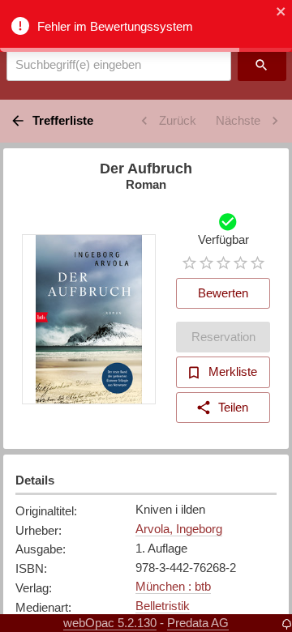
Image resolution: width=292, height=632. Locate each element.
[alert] (146, 26)
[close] (281, 12)
